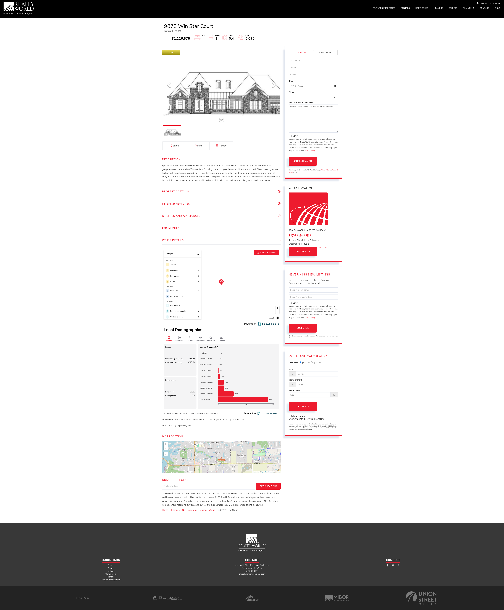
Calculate (303, 406)
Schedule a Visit (325, 52)
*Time (291, 92)
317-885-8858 (300, 235)
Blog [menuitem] (497, 8)
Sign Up (496, 3)
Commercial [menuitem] (110, 574)
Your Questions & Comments (301, 102)
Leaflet (256, 472)
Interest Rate (294, 390)
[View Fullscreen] (166, 454)
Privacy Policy (310, 150)
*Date (291, 81)
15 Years (317, 363)
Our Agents (322, 247)
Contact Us (301, 52)
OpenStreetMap (266, 472)
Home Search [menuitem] (422, 8)
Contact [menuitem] (484, 8)
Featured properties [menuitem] (384, 8)
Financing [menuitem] (468, 8)
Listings (174, 510)
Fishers (202, 510)
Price (291, 369)
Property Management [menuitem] (111, 580)
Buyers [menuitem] (439, 8)
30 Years (306, 363)
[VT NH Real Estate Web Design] (421, 598)
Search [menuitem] (111, 565)
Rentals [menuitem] (405, 8)
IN (183, 510)
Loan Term (293, 363)
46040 (212, 510)
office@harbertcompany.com (252, 574)
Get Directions (268, 486)
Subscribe (303, 328)
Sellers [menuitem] (453, 8)
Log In (483, 3)
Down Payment (295, 380)
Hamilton (191, 510)
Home (165, 510)
